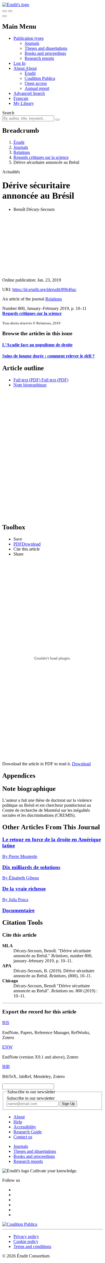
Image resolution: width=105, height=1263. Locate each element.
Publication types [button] (28, 38)
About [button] (19, 68)
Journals (32, 43)
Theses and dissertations (46, 48)
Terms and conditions (32, 1246)
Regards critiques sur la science (41, 157)
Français (20, 98)
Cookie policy (25, 1241)
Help (17, 1121)
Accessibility (24, 1126)
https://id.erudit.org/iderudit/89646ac (44, 289)
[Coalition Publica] (19, 1224)
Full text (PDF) (26, 380)
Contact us (22, 1136)
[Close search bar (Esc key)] (10, 11)
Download (81, 763)
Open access (36, 83)
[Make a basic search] (4, 11)
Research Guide (27, 1131)
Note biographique (29, 385)
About (31, 68)
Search (8, 112)
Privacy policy (26, 1236)
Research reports (39, 58)
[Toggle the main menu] (4, 16)
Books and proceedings (45, 53)
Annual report (37, 88)
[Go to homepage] (15, 4)
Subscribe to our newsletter (31, 1098)
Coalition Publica (40, 78)
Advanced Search (29, 93)
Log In (19, 63)
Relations (21, 152)
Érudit (30, 73)
